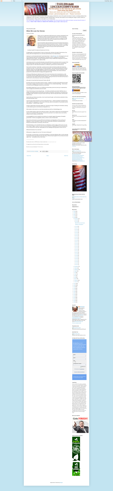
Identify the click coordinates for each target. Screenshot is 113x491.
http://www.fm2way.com (76, 154)
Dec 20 (76, 237)
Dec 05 (76, 258)
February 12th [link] (55, 56)
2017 (74, 289)
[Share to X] (45, 151)
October (75, 268)
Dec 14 (76, 246)
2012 (74, 297)
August (75, 271)
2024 (74, 214)
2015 (74, 292)
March (75, 278)
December (76, 218)
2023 (74, 215)
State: (74, 360)
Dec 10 (76, 252)
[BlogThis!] (44, 151)
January (75, 281)
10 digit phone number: (77, 363)
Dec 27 (76, 227)
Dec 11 (76, 250)
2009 (74, 302)
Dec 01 (76, 264)
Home (47, 155)
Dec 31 (76, 220)
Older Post (66, 155)
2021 (74, 283)
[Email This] (42, 151)
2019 (74, 286)
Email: (74, 357)
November (76, 266)
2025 (74, 212)
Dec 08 (76, 255)
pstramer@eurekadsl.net (76, 318)
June (75, 274)
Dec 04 (76, 260)
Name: (74, 354)
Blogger (61, 482)
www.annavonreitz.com (52, 141)
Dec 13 (76, 247)
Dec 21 (76, 235)
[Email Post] (40, 151)
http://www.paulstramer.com (77, 158)
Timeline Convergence (79, 224)
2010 (74, 300)
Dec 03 (76, 261)
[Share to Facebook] (46, 151)
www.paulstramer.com (76, 317)
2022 (74, 217)
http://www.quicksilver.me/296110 (78, 155)
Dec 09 (76, 253)
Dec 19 (76, 238)
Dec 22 (76, 234)
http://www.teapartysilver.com (77, 156)
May (75, 275)
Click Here (74, 146)
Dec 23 (76, 232)
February (76, 280)
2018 (74, 288)
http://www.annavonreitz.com (77, 159)
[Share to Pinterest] (47, 151)
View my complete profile (76, 323)
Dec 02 (76, 263)
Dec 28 (76, 226)
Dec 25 (76, 229)
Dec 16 (76, 243)
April (75, 277)
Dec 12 (76, 249)
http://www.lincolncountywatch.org (78, 157)
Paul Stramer (82, 306)
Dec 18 (76, 240)
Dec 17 (76, 241)
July (75, 272)
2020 (74, 285)
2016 (74, 291)
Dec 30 (76, 221)
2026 (74, 211)
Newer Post (29, 155)
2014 (74, 294)
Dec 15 (76, 244)
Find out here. (40, 146)
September (76, 269)
